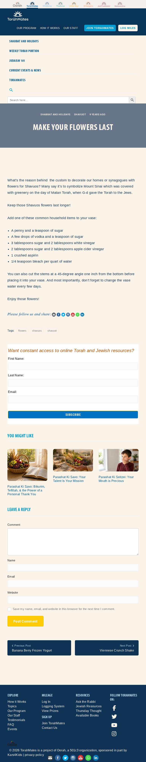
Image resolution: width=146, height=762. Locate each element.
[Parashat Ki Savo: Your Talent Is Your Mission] (73, 460)
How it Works (17, 701)
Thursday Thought (89, 710)
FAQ (11, 724)
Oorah (61, 750)
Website (12, 592)
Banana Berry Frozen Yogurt (32, 650)
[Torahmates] (32, 4)
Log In (46, 701)
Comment (13, 524)
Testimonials (16, 720)
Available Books (87, 715)
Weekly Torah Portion (24, 51)
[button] (71, 88)
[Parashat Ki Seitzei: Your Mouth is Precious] (119, 460)
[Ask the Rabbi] (104, 4)
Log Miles (128, 28)
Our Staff (70, 28)
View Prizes (50, 710)
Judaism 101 (17, 60)
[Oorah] (17, 4)
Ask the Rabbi (86, 701)
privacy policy (34, 754)
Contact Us (49, 727)
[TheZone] (60, 4)
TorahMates (17, 80)
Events (12, 729)
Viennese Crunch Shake (117, 650)
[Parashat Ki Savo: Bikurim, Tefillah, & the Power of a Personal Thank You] (27, 464)
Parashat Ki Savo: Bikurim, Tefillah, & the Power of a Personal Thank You (26, 490)
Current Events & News (25, 70)
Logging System (53, 706)
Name (11, 560)
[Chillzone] (47, 4)
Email (11, 576)
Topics (12, 706)
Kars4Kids (15, 754)
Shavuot (80, 114)
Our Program (26, 28)
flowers (22, 330)
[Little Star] (74, 4)
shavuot (52, 330)
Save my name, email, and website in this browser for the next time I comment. (64, 609)
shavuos (37, 330)
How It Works (50, 28)
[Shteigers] (88, 4)
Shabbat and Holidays (24, 41)
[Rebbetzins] (120, 4)
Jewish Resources (89, 706)
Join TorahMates (100, 28)
